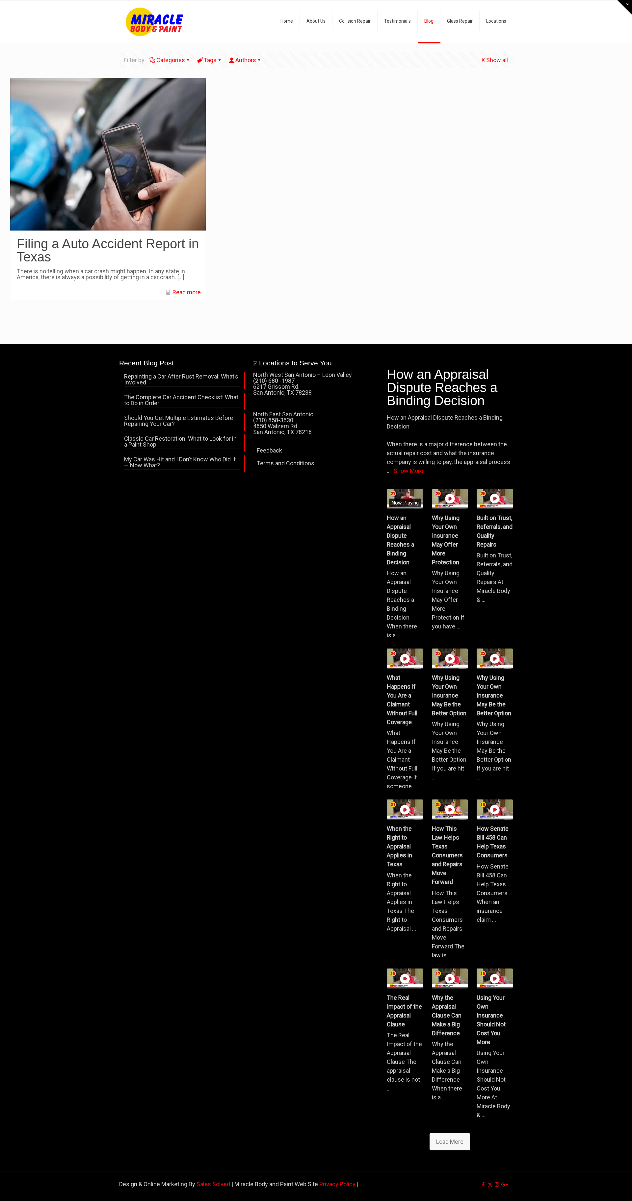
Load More (449, 1141)
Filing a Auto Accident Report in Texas (108, 250)
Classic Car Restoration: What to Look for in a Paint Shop (180, 442)
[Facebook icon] (483, 1185)
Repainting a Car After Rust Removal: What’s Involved (181, 380)
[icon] (503, 1185)
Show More (408, 470)
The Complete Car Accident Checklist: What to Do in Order (181, 400)
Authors (245, 60)
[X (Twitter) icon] (489, 1185)
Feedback (269, 450)
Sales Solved (213, 1184)
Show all (497, 60)
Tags (210, 60)
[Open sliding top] (624, 7)
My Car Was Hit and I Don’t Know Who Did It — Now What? (180, 462)
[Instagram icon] (496, 1185)
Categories (170, 60)
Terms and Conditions (285, 463)
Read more (186, 292)
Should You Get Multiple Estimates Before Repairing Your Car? (178, 421)
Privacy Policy (337, 1184)
